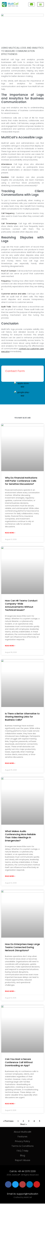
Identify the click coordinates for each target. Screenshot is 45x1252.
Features (22, 1136)
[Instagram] (22, 1184)
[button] (40, 4)
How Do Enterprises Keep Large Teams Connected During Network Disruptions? (22, 947)
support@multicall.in (27, 1193)
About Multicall (22, 1131)
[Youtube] (37, 1184)
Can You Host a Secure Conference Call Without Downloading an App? (19, 1062)
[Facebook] (8, 1184)
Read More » (10, 533)
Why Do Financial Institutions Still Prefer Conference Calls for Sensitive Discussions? (21, 480)
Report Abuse (22, 1160)
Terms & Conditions (23, 1146)
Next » (23, 1124)
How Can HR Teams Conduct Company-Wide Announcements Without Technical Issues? (21, 605)
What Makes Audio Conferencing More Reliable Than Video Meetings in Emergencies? (20, 836)
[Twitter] (15, 1184)
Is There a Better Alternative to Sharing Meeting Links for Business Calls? (22, 716)
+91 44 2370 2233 (27, 1171)
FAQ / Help (22, 1150)
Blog (22, 1155)
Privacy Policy (22, 1141)
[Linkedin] (29, 1184)
